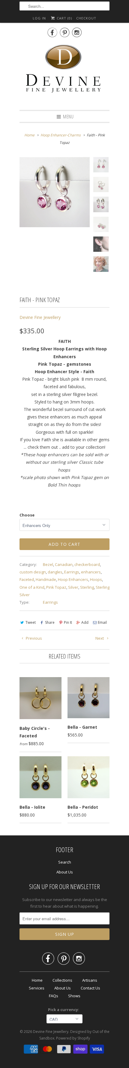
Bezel (48, 564)
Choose (27, 515)
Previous (33, 638)
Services (36, 988)
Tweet (31, 622)
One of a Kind (32, 587)
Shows (74, 995)
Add (84, 622)
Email (102, 622)
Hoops (96, 579)
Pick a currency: (64, 1009)
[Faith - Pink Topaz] (55, 192)
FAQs (53, 995)
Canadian (64, 564)
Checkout (86, 18)
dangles (55, 572)
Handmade (46, 579)
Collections (62, 980)
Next (100, 638)
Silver (73, 587)
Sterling (87, 587)
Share (50, 622)
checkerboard (87, 564)
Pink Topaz (56, 587)
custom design (33, 572)
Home (37, 980)
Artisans (89, 980)
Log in (39, 18)
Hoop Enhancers (73, 579)
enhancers (91, 572)
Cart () (64, 18)
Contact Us (90, 988)
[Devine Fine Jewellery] (65, 73)
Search (64, 862)
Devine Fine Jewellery (40, 317)
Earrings (71, 572)
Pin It (68, 622)
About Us (64, 872)
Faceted (27, 579)
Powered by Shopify (73, 1038)
